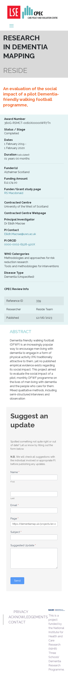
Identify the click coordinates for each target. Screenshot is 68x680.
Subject (15, 532)
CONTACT (17, 622)
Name (14, 472)
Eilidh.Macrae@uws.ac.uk (20, 234)
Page (14, 518)
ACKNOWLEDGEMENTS (28, 617)
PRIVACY (21, 612)
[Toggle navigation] (11, 25)
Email (14, 505)
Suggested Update (23, 545)
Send (17, 580)
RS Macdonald (13, 193)
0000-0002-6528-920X (19, 244)
